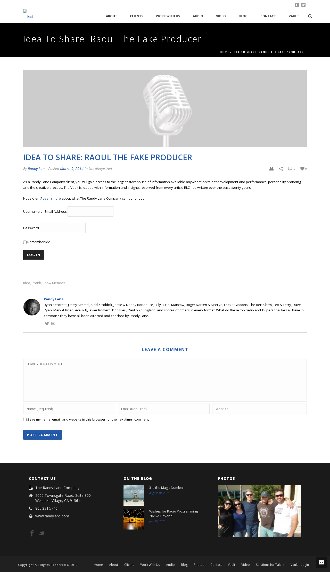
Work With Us (168, 16)
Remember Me (38, 242)
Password (31, 228)
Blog (243, 16)
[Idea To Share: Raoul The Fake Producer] (165, 108)
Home (224, 52)
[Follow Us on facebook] (32, 533)
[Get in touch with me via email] (53, 324)
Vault (294, 16)
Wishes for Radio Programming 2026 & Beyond (173, 513)
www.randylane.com (52, 516)
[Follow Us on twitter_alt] (42, 533)
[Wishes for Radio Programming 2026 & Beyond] (133, 519)
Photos (199, 565)
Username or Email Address (45, 211)
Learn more (52, 198)
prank (36, 283)
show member (54, 283)
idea (26, 283)
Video (221, 16)
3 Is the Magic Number (166, 487)
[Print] (271, 169)
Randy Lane (37, 168)
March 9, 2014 (72, 168)
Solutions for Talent (270, 565)
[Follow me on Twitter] (47, 324)
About (111, 16)
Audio (198, 16)
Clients (136, 16)
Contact (268, 16)
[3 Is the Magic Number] (133, 495)
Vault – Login (300, 565)
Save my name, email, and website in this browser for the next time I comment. (88, 419)
